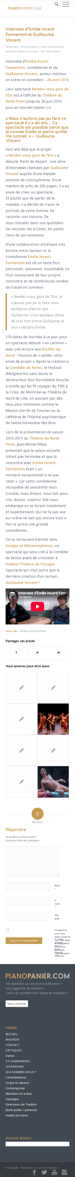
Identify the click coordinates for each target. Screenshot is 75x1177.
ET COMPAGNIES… (19, 1061)
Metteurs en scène (28, 51)
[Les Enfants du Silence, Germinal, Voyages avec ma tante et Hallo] (53, 750)
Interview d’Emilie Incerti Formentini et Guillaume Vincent (30, 35)
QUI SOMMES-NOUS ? (21, 1072)
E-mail (57, 904)
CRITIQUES (13, 1050)
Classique (12, 1099)
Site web (57, 917)
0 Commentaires (30, 46)
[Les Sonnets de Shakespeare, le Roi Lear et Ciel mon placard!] (21, 750)
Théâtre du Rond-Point (32, 631)
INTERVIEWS (15, 1066)
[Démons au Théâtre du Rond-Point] (53, 687)
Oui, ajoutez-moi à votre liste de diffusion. (60, 947)
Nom (57, 887)
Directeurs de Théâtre (21, 1104)
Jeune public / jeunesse (21, 1110)
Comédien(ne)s (56, 46)
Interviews (11, 51)
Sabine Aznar (53, 51)
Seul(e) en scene (17, 1115)
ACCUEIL (12, 1034)
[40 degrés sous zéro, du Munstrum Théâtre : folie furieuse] (53, 781)
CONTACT (13, 1045)
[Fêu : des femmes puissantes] (53, 719)
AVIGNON (12, 1039)
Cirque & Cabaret (17, 1083)
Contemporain (15, 1088)
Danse (10, 1056)
